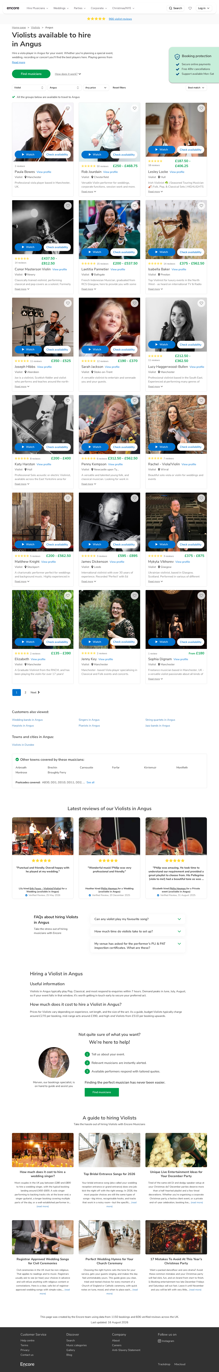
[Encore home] (13, 8)
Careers (116, 1345)
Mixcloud (179, 1364)
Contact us (27, 1355)
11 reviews (36, 361)
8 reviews (35, 458)
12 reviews (102, 361)
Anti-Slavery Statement (126, 1350)
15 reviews (102, 263)
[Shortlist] (190, 8)
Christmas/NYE (121, 8)
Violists (35, 27)
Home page (19, 27)
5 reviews (35, 556)
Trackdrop (164, 1364)
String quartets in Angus (160, 720)
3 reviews (102, 556)
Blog (69, 1355)
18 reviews (154, 165)
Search (177, 8)
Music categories (76, 1345)
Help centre (27, 1340)
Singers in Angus (89, 720)
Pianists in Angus (89, 726)
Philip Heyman (109, 888)
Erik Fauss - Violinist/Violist (45, 888)
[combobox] (29, 88)
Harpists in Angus (23, 726)
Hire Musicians (36, 8)
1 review (152, 653)
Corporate (97, 8)
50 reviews (102, 166)
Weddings (59, 8)
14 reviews (20, 262)
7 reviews (169, 458)
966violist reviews (120, 19)
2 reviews (20, 166)
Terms (24, 1345)
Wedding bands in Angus (27, 720)
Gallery (70, 1350)
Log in (201, 8)
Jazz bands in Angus (157, 726)
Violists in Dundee (23, 745)
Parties (78, 8)
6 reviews (102, 458)
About (116, 1340)
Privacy (25, 1350)
